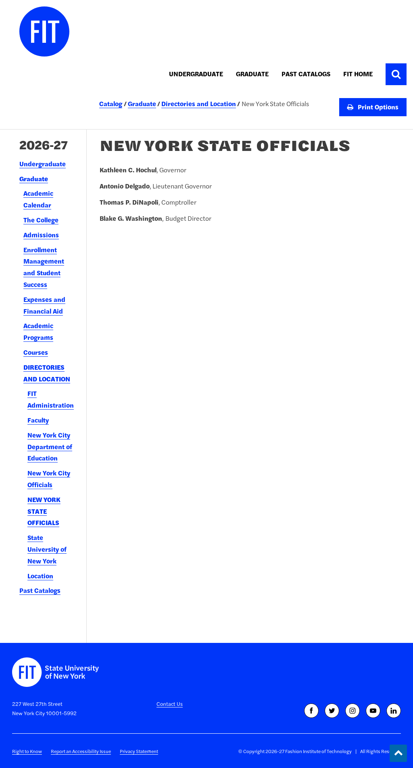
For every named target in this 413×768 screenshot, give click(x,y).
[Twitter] (332, 710)
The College (40, 220)
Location (40, 575)
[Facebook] (311, 710)
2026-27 (43, 144)
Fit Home (358, 73)
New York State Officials (43, 511)
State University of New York (47, 549)
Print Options (377, 107)
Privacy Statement (139, 751)
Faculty (38, 420)
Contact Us (169, 703)
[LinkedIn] (393, 710)
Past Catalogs (306, 73)
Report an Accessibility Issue (81, 751)
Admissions (41, 234)
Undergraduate (196, 73)
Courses (35, 352)
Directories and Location (198, 103)
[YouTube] (373, 710)
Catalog (110, 103)
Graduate (252, 73)
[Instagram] (352, 710)
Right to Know (27, 751)
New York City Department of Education (49, 447)
